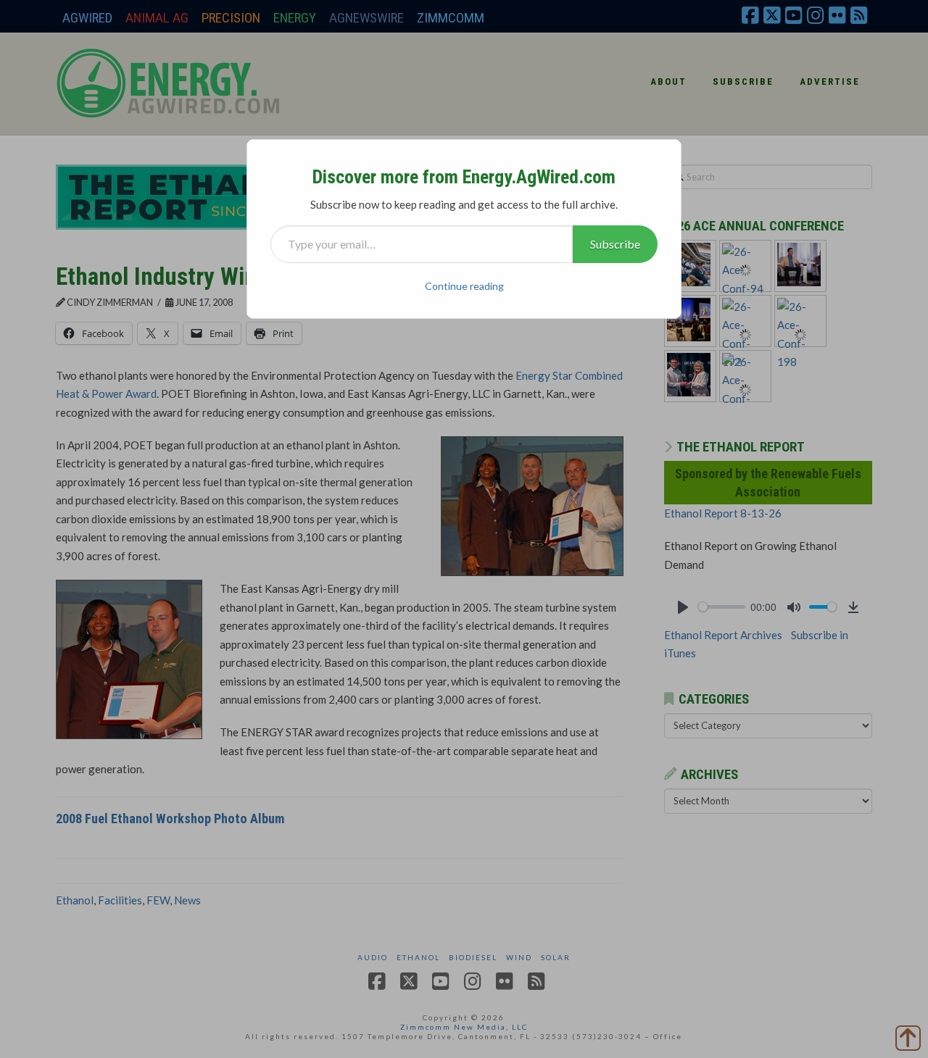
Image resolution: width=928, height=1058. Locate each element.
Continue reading (464, 286)
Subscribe (615, 244)
